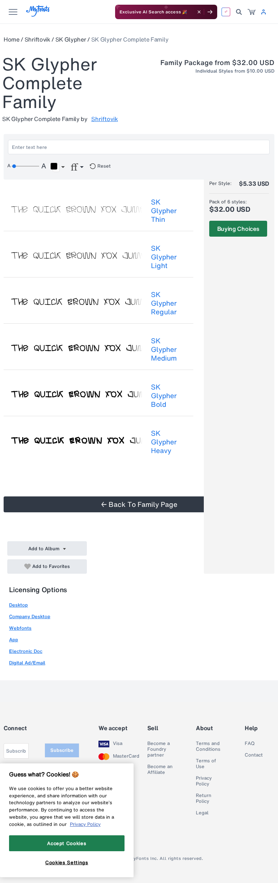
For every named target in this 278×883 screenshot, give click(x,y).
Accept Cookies (66, 843)
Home (12, 39)
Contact (254, 755)
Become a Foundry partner (158, 749)
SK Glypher (70, 39)
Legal (202, 813)
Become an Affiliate (160, 769)
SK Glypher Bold (164, 395)
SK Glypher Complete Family (130, 39)
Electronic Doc (25, 651)
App (13, 639)
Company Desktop (29, 616)
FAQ (249, 743)
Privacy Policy (204, 781)
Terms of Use (206, 764)
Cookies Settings (66, 862)
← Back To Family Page (139, 504)
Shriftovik (37, 39)
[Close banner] (199, 12)
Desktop (18, 605)
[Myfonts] (38, 14)
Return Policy (203, 798)
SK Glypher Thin (164, 210)
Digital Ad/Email (27, 662)
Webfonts (20, 628)
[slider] (25, 166)
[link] (252, 12)
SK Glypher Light (164, 257)
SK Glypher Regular (164, 303)
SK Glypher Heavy (164, 442)
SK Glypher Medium (164, 349)
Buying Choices (238, 228)
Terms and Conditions (208, 746)
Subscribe (61, 750)
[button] (57, 167)
